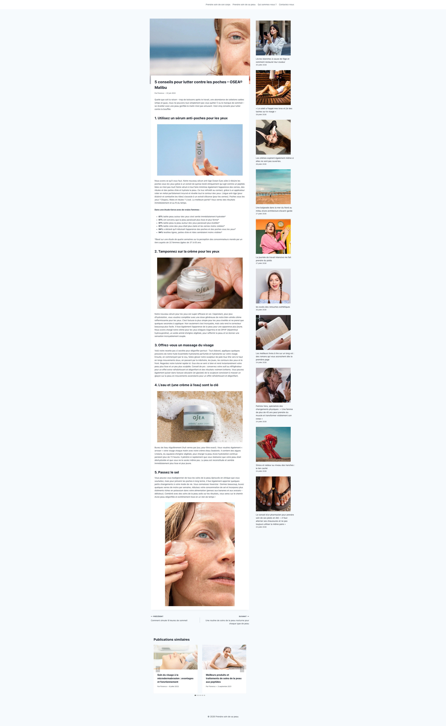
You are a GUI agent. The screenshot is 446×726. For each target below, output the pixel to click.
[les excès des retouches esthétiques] (275, 286)
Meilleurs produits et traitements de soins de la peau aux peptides (223, 678)
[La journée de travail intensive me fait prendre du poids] (275, 236)
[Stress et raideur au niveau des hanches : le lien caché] (275, 444)
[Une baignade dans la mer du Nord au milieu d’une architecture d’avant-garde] (275, 186)
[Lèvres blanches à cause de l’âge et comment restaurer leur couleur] (275, 38)
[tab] (195, 695)
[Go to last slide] (158, 669)
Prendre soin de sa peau (244, 4)
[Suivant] (242, 669)
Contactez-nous (286, 4)
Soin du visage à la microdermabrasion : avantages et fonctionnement (175, 678)
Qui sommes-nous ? (267, 4)
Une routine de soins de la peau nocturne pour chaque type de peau (227, 620)
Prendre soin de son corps (218, 4)
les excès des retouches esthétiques (273, 307)
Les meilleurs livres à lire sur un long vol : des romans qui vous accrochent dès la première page (275, 356)
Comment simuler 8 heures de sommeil (169, 618)
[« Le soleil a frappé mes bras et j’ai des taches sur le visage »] (275, 87)
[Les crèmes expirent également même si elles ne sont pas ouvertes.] (275, 137)
